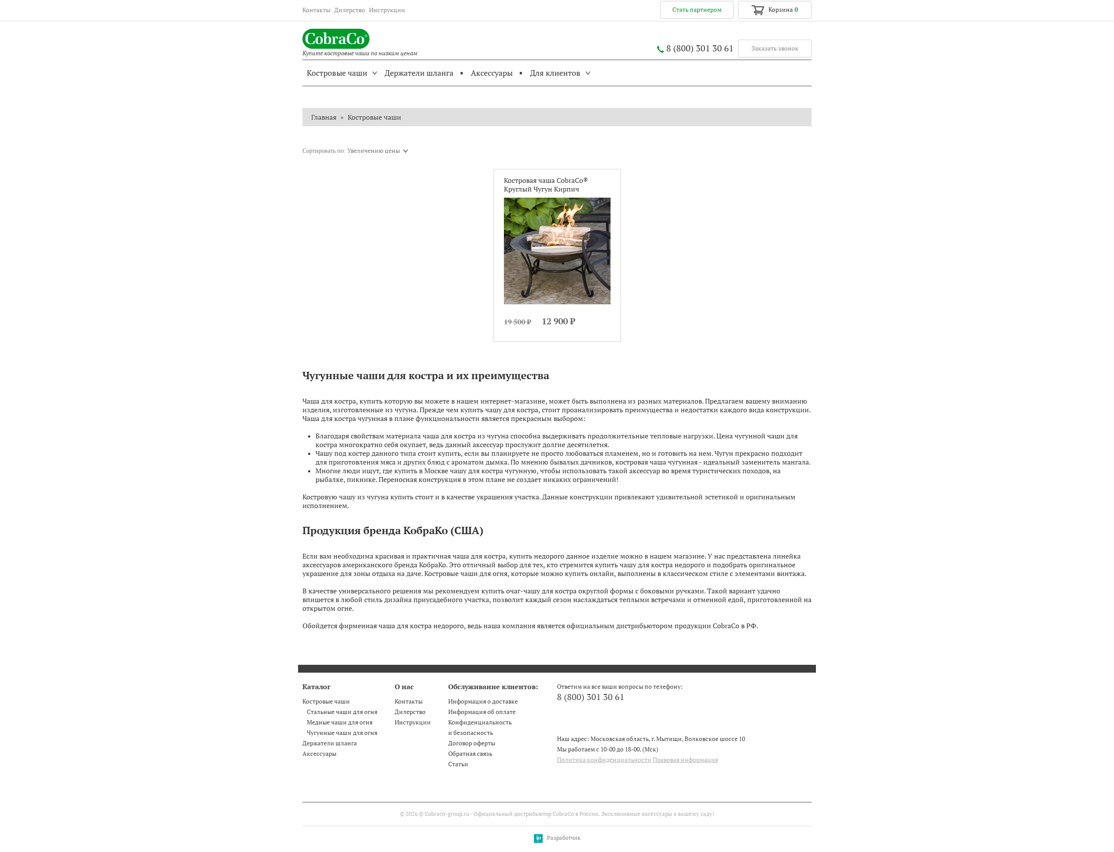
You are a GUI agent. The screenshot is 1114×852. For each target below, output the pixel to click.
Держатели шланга (419, 73)
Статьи (458, 764)
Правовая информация (685, 760)
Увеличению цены (373, 151)
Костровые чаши (337, 73)
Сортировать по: (324, 151)
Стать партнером (696, 9)
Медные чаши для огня (339, 722)
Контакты (316, 10)
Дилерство (349, 10)
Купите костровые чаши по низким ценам (359, 53)
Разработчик (563, 838)
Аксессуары (492, 73)
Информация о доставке (483, 701)
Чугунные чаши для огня (342, 733)
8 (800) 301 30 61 (700, 48)
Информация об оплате (482, 712)
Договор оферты (471, 743)
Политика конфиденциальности (604, 760)
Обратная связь (470, 754)
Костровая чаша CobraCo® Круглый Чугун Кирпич (546, 184)
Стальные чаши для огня (342, 712)
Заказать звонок (775, 48)
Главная (323, 117)
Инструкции (387, 10)
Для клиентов (555, 73)
